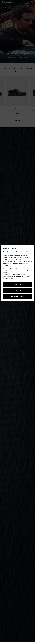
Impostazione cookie (17, 296)
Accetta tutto (18, 284)
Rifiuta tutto (17, 290)
